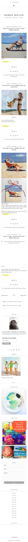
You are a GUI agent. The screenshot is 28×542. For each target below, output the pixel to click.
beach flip (8, 139)
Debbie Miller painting (16, 288)
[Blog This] (17, 71)
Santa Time (24, 288)
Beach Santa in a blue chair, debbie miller (14, 29)
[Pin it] (15, 71)
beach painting (14, 139)
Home (14, 295)
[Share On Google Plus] (14, 71)
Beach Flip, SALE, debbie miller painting (14, 86)
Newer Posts (5, 295)
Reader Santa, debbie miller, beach (14, 149)
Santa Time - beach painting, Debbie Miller (14, 237)
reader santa (22, 227)
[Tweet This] (10, 71)
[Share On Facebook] (12, 71)
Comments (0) (14, 131)
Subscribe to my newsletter (9, 338)
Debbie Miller (14, 76)
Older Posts (23, 295)
